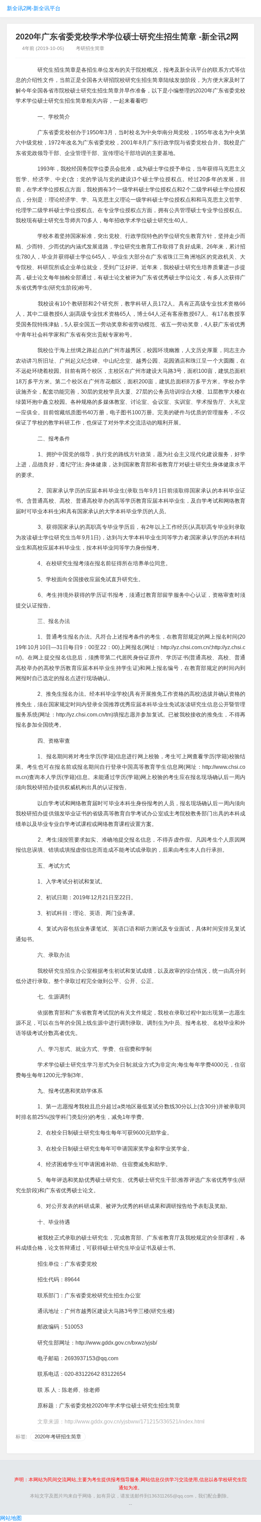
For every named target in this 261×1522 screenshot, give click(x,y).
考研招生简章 (90, 48)
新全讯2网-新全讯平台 (33, 8)
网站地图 (11, 1518)
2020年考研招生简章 (58, 1436)
